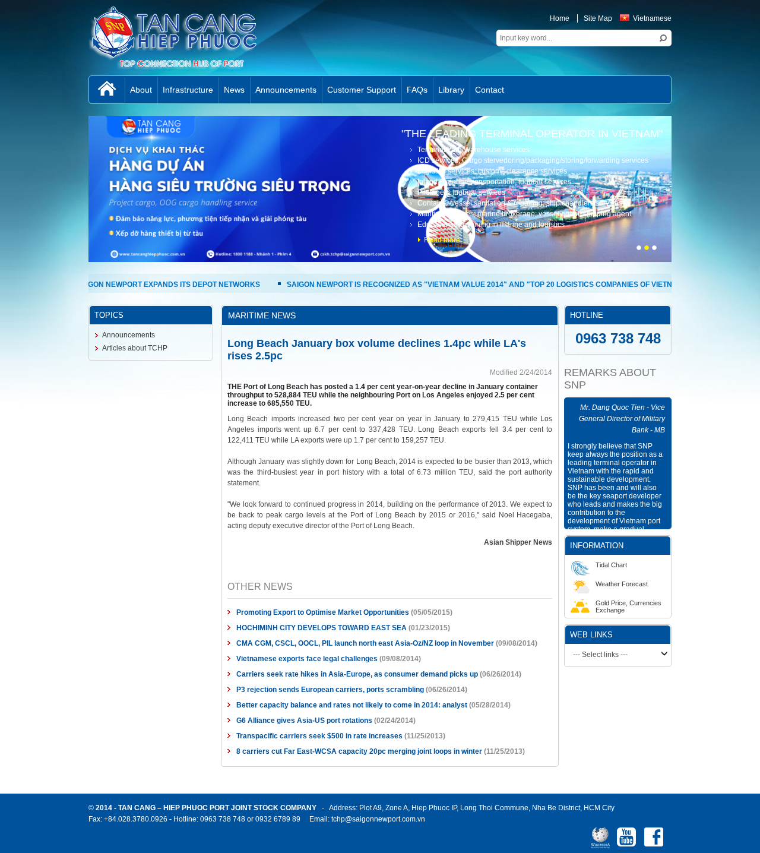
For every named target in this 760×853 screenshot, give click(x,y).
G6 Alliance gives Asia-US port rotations (264, 689)
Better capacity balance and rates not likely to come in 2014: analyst (312, 673)
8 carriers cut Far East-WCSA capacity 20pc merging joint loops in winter (319, 720)
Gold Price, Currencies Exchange (675, 594)
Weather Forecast (668, 571)
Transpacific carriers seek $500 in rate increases (280, 704)
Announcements (55, 335)
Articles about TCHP (61, 348)
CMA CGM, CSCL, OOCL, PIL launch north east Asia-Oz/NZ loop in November (325, 612)
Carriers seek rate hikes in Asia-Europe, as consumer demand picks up (317, 643)
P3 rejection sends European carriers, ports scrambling (290, 658)
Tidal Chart (657, 552)
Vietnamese (725, 18)
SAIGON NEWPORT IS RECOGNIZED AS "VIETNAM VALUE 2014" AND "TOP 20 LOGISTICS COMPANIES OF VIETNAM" (376, 284)
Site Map (671, 18)
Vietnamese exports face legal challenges (267, 627)
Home (632, 18)
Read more (515, 240)
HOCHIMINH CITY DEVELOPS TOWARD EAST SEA (282, 596)
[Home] (34, 90)
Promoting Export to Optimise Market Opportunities (283, 581)
